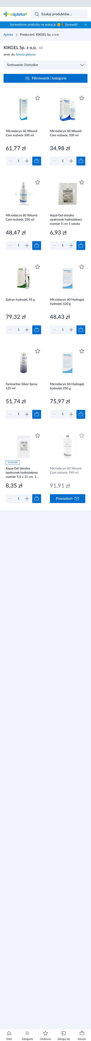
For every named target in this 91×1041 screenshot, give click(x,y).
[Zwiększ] (27, 161)
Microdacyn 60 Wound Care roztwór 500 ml (21, 133)
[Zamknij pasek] (85, 25)
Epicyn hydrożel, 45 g (20, 299)
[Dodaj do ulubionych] (37, 98)
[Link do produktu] (23, 130)
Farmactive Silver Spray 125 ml (21, 386)
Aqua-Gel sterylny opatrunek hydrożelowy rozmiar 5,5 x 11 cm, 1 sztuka (22, 472)
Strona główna (26, 54)
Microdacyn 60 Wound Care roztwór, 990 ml (66, 470)
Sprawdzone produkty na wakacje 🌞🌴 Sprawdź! (44, 24)
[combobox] (59, 14)
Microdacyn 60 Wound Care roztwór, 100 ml (66, 133)
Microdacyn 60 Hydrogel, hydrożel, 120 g (67, 301)
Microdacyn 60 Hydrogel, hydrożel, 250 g (67, 386)
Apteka (8, 34)
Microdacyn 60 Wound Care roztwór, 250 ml (21, 217)
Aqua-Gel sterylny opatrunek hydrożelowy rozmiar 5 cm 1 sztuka (66, 219)
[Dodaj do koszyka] (36, 161)
